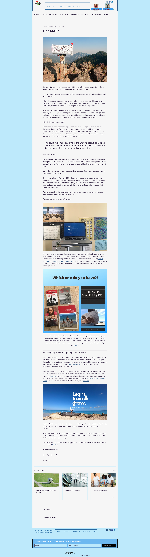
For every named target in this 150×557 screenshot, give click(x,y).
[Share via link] (56, 455)
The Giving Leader (100, 490)
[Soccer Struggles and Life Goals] (46, 480)
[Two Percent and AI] (75, 480)
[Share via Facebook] (44, 455)
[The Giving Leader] (103, 480)
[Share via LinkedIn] (52, 455)
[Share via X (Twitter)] (48, 455)
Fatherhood (64, 14)
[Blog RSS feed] (107, 530)
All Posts (36, 14)
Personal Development (50, 14)
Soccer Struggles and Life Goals (46, 491)
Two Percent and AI (72, 490)
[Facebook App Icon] (110, 2)
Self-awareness (96, 14)
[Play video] (75, 402)
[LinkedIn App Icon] (112, 2)
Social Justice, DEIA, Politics (79, 14)
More (106, 14)
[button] (113, 14)
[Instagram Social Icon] (107, 2)
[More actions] (106, 26)
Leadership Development (50, 449)
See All (114, 470)
